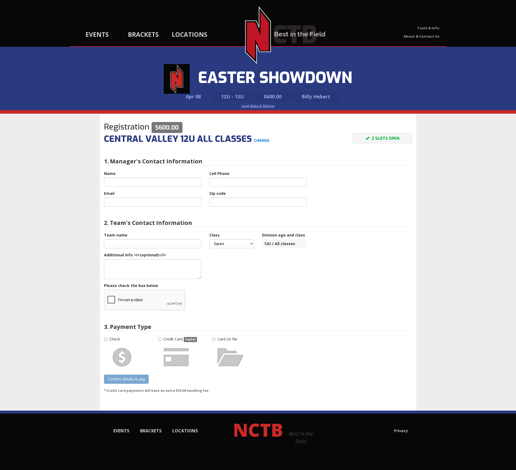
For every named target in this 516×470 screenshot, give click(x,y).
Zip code (217, 193)
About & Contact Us (421, 36)
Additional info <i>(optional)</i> (135, 254)
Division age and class (283, 235)
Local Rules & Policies (258, 106)
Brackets (143, 34)
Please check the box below (131, 285)
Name (110, 173)
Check (114, 339)
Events (97, 34)
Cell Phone (219, 173)
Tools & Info (428, 28)
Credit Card (179, 339)
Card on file (227, 339)
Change (262, 140)
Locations (189, 34)
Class (214, 235)
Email (109, 193)
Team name (115, 235)
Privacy (401, 430)
